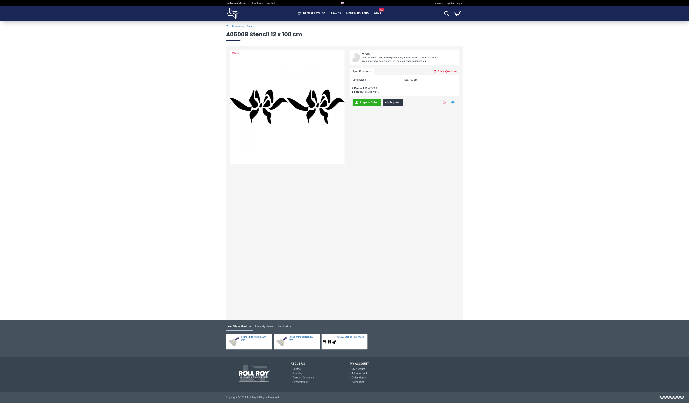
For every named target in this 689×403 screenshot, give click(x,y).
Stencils (251, 26)
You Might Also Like (239, 326)
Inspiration (284, 326)
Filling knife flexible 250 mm (301, 338)
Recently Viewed (264, 326)
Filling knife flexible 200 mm (253, 338)
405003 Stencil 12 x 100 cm (351, 336)
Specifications (362, 71)
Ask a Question (447, 71)
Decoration (238, 26)
